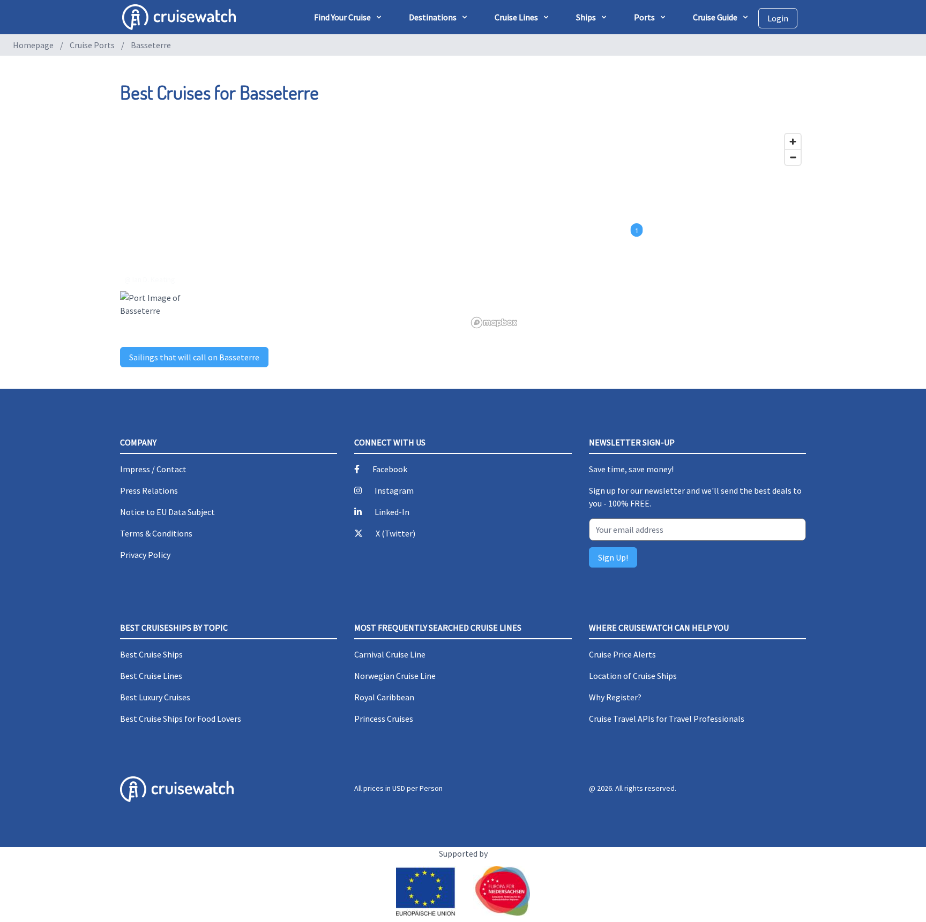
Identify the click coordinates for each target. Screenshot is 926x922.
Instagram (394, 490)
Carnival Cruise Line (389, 654)
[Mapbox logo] (494, 322)
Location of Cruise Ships (633, 675)
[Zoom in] (793, 141)
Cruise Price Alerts (622, 654)
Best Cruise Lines (151, 675)
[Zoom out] (793, 157)
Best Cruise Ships (151, 654)
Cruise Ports (92, 45)
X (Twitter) (395, 533)
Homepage (33, 45)
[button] (637, 230)
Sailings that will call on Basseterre (194, 357)
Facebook (389, 469)
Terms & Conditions (156, 533)
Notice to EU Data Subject (167, 512)
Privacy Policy (145, 554)
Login (777, 18)
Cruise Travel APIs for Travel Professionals (666, 718)
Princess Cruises (383, 718)
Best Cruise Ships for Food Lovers (180, 718)
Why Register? (615, 697)
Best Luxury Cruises (155, 697)
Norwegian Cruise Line (395, 675)
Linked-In (392, 512)
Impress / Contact (153, 469)
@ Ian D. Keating (149, 279)
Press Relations (149, 490)
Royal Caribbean (384, 697)
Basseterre (151, 45)
